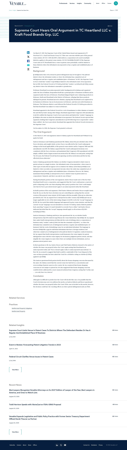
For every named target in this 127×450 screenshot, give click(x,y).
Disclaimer (94, 445)
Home (10, 10)
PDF (117, 10)
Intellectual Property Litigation (22, 308)
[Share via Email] (28, 65)
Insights (79, 3)
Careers (109, 3)
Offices (103, 3)
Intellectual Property (18, 311)
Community (87, 3)
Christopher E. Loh (29, 26)
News (29, 445)
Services (72, 3)
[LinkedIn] (57, 445)
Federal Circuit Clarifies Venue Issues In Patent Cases (31, 357)
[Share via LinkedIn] (28, 53)
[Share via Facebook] (28, 61)
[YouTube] (65, 445)
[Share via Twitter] (28, 57)
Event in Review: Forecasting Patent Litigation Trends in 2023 (35, 345)
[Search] (116, 3)
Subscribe (12, 445)
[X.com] (61, 445)
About (97, 3)
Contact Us (86, 445)
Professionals (63, 3)
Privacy (101, 445)
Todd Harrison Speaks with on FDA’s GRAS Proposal (35, 404)
